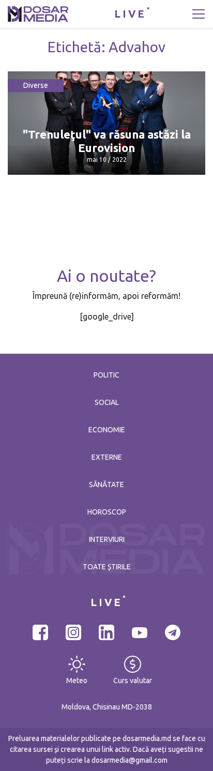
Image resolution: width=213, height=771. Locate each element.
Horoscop (106, 512)
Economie (106, 430)
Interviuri (107, 539)
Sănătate (106, 484)
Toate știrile (107, 567)
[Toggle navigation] (198, 14)
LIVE (130, 14)
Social (107, 402)
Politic (106, 375)
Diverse (35, 85)
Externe (107, 457)
